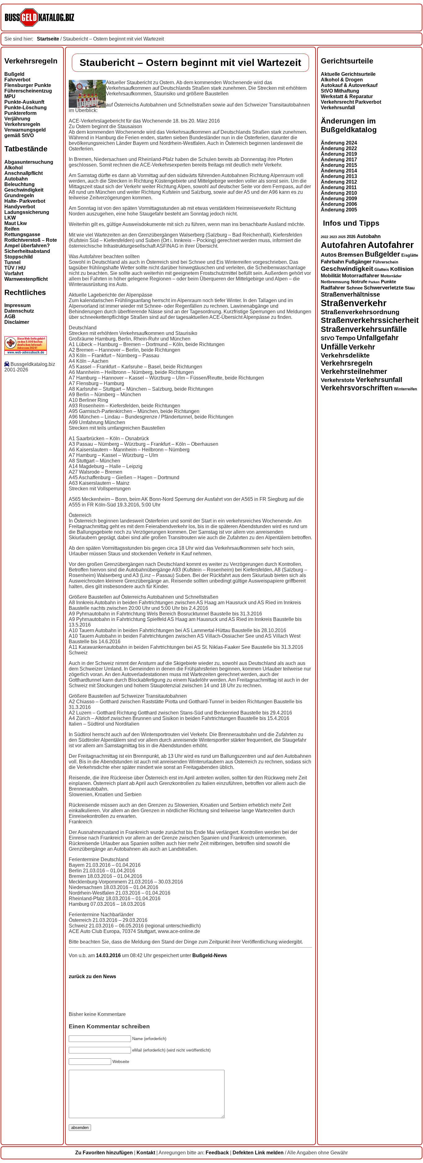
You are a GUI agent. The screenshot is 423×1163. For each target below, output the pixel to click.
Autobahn (16, 178)
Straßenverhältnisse (350, 294)
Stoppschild (18, 256)
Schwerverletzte (383, 288)
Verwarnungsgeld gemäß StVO (25, 132)
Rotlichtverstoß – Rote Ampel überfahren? (30, 242)
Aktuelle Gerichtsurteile (348, 74)
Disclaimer (16, 322)
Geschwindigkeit (23, 190)
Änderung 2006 (339, 204)
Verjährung (17, 118)
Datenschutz (19, 311)
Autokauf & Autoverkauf (349, 85)
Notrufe (359, 281)
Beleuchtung (19, 184)
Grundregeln (19, 195)
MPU (9, 96)
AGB (9, 316)
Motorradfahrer (360, 275)
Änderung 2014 (339, 170)
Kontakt (146, 1152)
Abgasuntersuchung (28, 162)
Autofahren (343, 245)
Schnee (355, 287)
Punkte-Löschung (25, 107)
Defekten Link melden (258, 1152)
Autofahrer (391, 245)
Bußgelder (382, 254)
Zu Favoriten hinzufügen (104, 1152)
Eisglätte (409, 255)
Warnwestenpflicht (26, 279)
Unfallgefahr (378, 338)
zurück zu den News (92, 976)
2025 (342, 237)
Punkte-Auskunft (24, 102)
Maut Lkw (15, 223)
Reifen (12, 229)
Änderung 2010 (339, 193)
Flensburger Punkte (27, 85)
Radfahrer (333, 287)
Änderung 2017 (339, 159)
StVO (327, 338)
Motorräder (391, 276)
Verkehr (362, 347)
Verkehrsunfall (338, 107)
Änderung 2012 (339, 181)
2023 (333, 237)
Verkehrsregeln (22, 124)
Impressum (17, 305)
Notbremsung (335, 281)
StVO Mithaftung (340, 90)
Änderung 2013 (339, 176)
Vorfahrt (13, 273)
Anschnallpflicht (23, 173)
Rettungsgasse (22, 234)
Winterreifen (405, 389)
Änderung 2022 (339, 148)
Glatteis (381, 269)
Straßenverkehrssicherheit (370, 320)
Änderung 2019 (339, 154)
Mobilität (331, 275)
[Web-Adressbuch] (25, 353)
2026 (351, 236)
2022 (324, 237)
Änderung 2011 (339, 187)
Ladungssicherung (26, 212)
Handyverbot (19, 206)
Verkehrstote (338, 380)
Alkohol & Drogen (342, 79)
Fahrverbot (17, 79)
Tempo (345, 338)
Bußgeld (14, 74)
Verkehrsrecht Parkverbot (351, 102)
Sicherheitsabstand (27, 251)
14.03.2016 (109, 955)
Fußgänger (358, 262)
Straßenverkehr (353, 303)
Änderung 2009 (339, 198)
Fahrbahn (332, 261)
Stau (410, 287)
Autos (329, 254)
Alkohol (13, 167)
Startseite (48, 38)
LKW (10, 217)
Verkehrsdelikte (345, 355)
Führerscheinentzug (28, 90)
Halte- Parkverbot (24, 201)
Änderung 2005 (339, 209)
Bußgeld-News (209, 955)
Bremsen (351, 254)
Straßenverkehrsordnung (360, 311)
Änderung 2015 (339, 165)
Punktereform (20, 113)
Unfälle (334, 346)
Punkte (388, 281)
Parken (374, 282)
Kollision (402, 269)
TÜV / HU (15, 268)
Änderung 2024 (339, 142)
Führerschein (385, 262)
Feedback (217, 1152)
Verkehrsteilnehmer (354, 371)
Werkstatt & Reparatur (347, 96)
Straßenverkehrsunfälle (364, 329)
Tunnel (12, 262)
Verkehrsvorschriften (357, 388)
